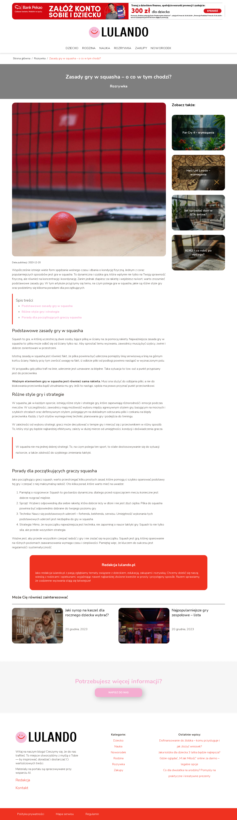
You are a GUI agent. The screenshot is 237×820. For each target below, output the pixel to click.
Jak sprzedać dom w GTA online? (198, 213)
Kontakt (22, 788)
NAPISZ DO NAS (119, 692)
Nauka (104, 48)
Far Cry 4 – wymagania (198, 133)
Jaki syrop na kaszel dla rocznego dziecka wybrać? (87, 613)
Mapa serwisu (65, 814)
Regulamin (92, 814)
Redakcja (23, 780)
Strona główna (22, 58)
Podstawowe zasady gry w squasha (47, 306)
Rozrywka (123, 48)
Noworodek (161, 48)
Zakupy (141, 48)
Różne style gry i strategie (40, 312)
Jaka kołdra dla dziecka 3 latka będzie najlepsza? (189, 752)
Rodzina (89, 48)
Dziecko (72, 48)
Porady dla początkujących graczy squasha (52, 317)
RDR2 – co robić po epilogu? (198, 253)
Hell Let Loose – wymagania (198, 173)
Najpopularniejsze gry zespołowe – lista (190, 613)
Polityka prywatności (30, 814)
